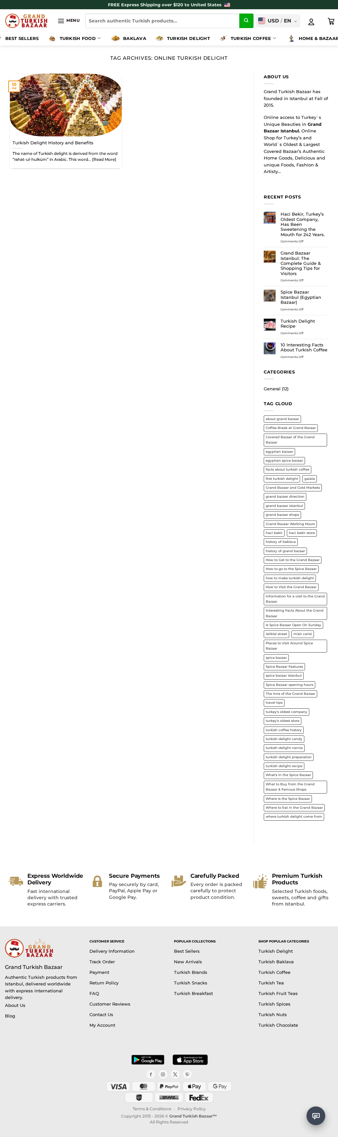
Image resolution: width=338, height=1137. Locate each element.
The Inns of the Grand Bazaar (290, 694)
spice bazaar (276, 658)
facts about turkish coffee (287, 469)
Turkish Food (78, 38)
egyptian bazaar (279, 451)
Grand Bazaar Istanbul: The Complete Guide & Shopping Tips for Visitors (301, 263)
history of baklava (281, 542)
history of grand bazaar (285, 551)
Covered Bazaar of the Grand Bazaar (290, 439)
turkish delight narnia (284, 748)
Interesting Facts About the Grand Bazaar (294, 613)
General (272, 388)
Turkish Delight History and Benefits (53, 142)
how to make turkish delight (290, 578)
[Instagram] (163, 1074)
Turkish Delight (188, 38)
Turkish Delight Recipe (298, 324)
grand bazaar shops (282, 515)
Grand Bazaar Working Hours (290, 524)
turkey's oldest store (282, 721)
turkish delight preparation (289, 757)
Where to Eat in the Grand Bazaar (294, 807)
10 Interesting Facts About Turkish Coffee (304, 347)
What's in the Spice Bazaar (288, 775)
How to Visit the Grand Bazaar (291, 587)
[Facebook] (151, 1074)
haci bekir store (302, 533)
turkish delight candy (284, 739)
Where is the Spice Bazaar (288, 799)
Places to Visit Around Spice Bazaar (289, 646)
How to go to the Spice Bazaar (291, 569)
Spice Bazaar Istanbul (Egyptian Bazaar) (301, 297)
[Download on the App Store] (190, 1059)
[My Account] (311, 22)
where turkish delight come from (294, 816)
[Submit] (246, 21)
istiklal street (276, 634)
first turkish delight (282, 479)
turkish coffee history (284, 730)
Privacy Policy (192, 1108)
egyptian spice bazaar (284, 460)
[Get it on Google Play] (148, 1059)
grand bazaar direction (285, 496)
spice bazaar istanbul (284, 675)
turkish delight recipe (284, 766)
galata (309, 479)
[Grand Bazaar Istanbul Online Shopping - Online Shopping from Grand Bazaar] (26, 20)
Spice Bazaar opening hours (289, 685)
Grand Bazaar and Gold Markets (293, 487)
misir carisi (302, 634)
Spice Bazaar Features (284, 666)
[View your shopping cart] (331, 21)
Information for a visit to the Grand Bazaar (295, 599)
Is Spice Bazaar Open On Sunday (293, 625)
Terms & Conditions (152, 1108)
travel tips (274, 702)
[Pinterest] (187, 1074)
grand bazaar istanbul (284, 506)
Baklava (134, 38)
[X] (175, 1074)
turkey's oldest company (286, 712)
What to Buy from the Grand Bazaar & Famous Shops (290, 787)
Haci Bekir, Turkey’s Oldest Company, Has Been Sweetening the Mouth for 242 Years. (303, 224)
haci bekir (274, 533)
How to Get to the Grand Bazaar (293, 560)
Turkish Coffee (251, 38)
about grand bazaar (282, 419)
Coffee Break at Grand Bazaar (291, 428)
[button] (68, 20)
